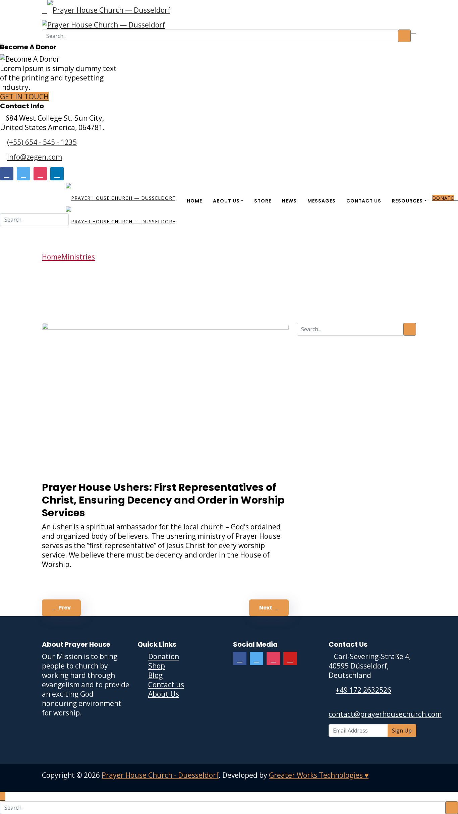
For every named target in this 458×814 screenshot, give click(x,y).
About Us (226, 200)
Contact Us (363, 200)
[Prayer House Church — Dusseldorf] (108, 7)
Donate (443, 198)
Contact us (166, 684)
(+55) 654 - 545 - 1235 (42, 142)
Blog (155, 675)
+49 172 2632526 (363, 690)
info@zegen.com (34, 157)
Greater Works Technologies (318, 775)
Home (194, 200)
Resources (407, 200)
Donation (163, 656)
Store (262, 200)
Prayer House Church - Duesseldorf (160, 775)
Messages (321, 200)
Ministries (78, 256)
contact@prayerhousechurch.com (385, 714)
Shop (156, 666)
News (289, 200)
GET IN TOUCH (24, 96)
